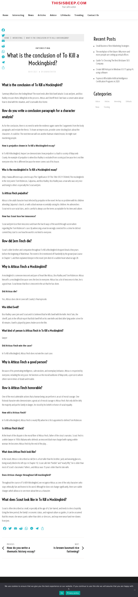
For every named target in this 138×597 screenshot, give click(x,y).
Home (5, 15)
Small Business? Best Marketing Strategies (112, 45)
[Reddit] (3, 46)
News (31, 15)
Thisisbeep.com (69, 3)
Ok (62, 593)
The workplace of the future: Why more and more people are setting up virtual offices (113, 53)
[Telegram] (3, 62)
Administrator (50, 71)
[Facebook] (3, 30)
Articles (42, 15)
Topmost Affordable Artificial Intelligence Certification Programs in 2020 (112, 80)
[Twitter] (3, 35)
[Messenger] (3, 57)
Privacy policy (73, 593)
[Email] (3, 40)
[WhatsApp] (3, 51)
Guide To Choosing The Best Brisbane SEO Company (113, 62)
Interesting (18, 15)
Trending (79, 15)
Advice (53, 15)
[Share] (3, 67)
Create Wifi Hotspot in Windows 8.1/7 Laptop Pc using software (115, 71)
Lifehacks (65, 15)
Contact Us (93, 15)
